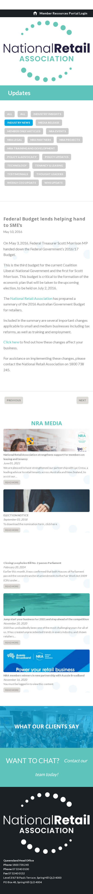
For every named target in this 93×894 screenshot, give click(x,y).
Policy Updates (56, 157)
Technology (17, 165)
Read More (12, 482)
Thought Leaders (49, 174)
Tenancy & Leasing (49, 165)
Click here (11, 342)
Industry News (18, 122)
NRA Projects (69, 139)
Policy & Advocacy (22, 157)
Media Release (48, 122)
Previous (14, 400)
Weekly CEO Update (21, 182)
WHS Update (53, 182)
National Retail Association (31, 298)
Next (82, 400)
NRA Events (57, 131)
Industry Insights (47, 114)
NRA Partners (40, 139)
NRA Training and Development (31, 148)
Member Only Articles (23, 131)
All (9, 114)
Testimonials (17, 174)
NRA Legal (14, 139)
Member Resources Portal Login (63, 13)
